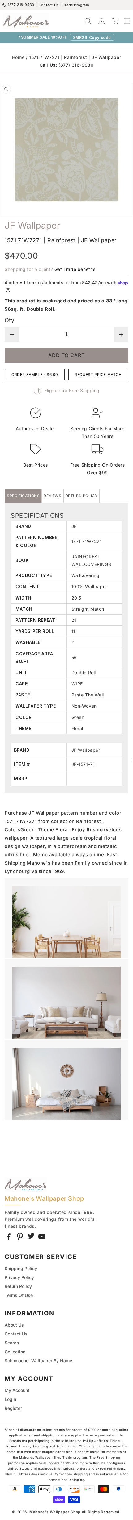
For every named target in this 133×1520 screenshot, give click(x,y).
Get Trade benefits (75, 269)
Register (13, 1408)
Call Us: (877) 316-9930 (67, 65)
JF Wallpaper (85, 750)
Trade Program (76, 5)
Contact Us (49, 5)
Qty (9, 320)
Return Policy (18, 1286)
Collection (15, 1351)
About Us (14, 1324)
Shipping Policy (21, 1268)
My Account (17, 1390)
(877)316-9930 (21, 4)
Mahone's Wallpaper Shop (54, 1512)
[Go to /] (26, 21)
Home (18, 57)
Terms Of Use (19, 1295)
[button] (124, 21)
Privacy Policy (19, 1277)
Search (12, 1342)
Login (10, 1399)
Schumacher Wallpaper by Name (38, 1360)
